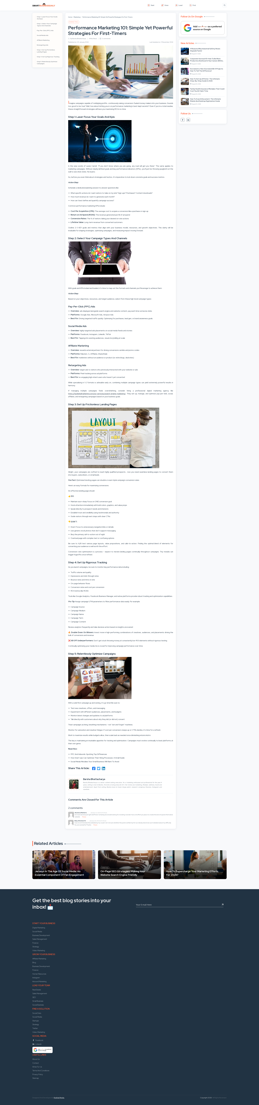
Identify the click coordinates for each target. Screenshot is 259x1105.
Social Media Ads (42, 35)
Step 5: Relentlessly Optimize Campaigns (47, 62)
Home (70, 17)
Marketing (77, 17)
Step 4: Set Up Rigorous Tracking (48, 57)
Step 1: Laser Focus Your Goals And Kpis (47, 18)
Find (194, 5)
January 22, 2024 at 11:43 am (98, 813)
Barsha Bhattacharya (94, 779)
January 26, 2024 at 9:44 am (97, 821)
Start (152, 5)
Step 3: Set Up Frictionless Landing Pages (46, 51)
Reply (84, 817)
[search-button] (225, 5)
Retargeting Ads (42, 45)
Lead (180, 5)
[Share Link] (93, 768)
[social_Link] (182, 120)
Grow (166, 5)
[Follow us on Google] (203, 28)
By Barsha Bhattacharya (78, 38)
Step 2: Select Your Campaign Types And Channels (47, 25)
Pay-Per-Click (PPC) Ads (45, 30)
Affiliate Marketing (43, 40)
